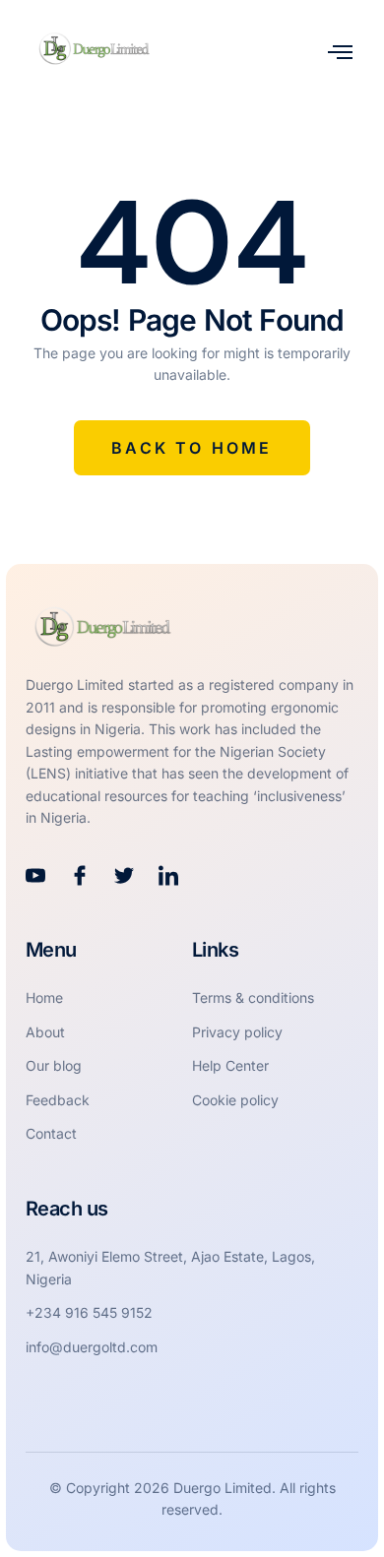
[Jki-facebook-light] (80, 876)
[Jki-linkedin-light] (168, 876)
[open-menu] (340, 51)
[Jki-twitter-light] (124, 876)
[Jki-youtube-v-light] (35, 876)
